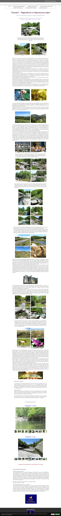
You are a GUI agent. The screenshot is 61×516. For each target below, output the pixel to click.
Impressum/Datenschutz (43, 7)
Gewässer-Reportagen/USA (18, 7)
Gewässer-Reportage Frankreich (30, 7)
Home (9, 6)
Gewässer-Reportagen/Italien (32, 6)
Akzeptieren (57, 514)
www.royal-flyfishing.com (31, 509)
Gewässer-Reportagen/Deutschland (46, 6)
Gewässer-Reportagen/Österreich (19, 6)
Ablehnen (52, 514)
